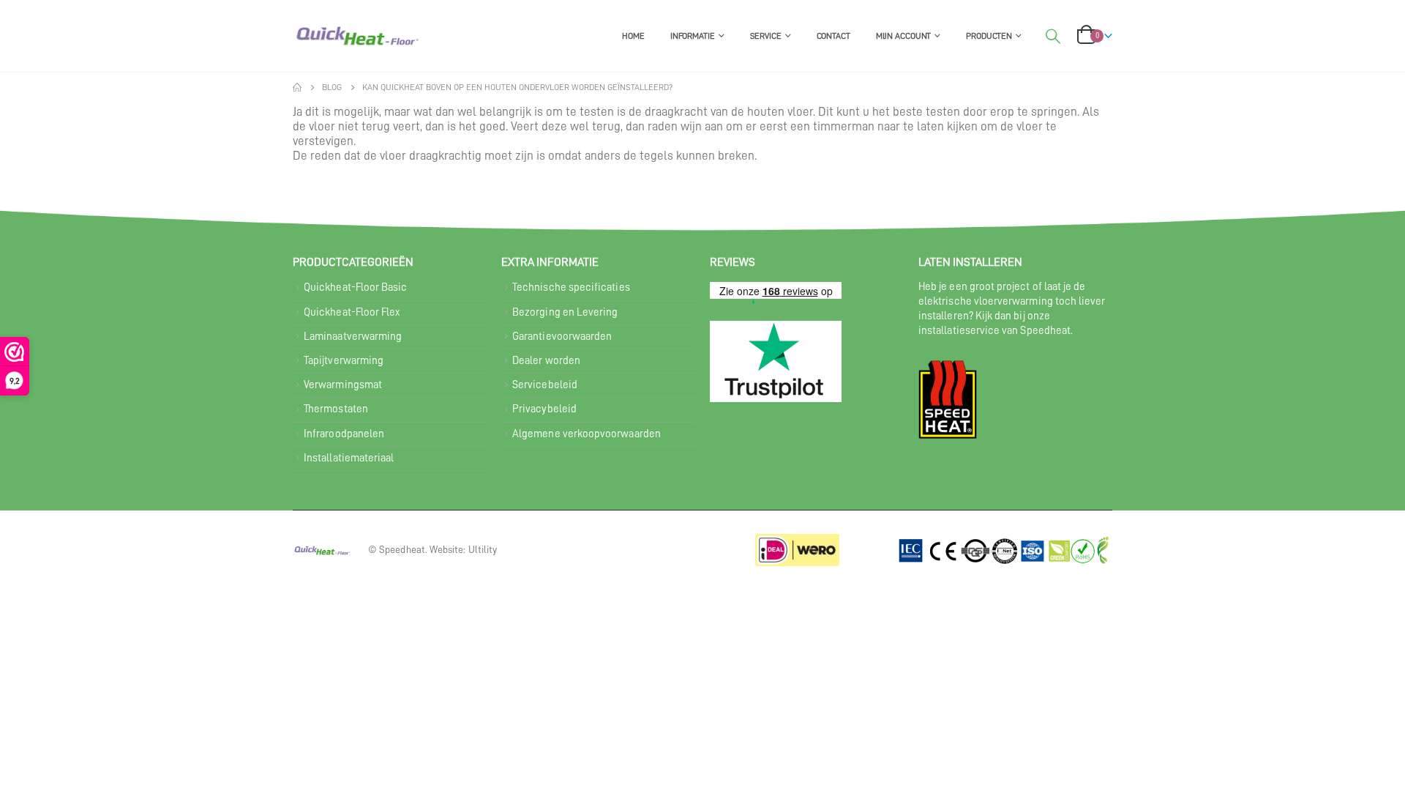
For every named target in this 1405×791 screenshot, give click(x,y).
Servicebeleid (544, 384)
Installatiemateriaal (349, 458)
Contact (833, 35)
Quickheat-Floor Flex (352, 312)
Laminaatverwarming (353, 336)
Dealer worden (546, 360)
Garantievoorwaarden (562, 336)
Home (633, 35)
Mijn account (904, 35)
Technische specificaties (571, 287)
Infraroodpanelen (344, 433)
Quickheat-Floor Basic (355, 287)
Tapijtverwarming (343, 360)
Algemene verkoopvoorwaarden (586, 433)
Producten (989, 35)
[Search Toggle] (1053, 36)
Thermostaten (336, 409)
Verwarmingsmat (343, 384)
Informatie (692, 35)
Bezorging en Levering (565, 312)
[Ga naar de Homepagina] (297, 87)
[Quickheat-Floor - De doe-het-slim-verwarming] (357, 36)
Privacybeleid (544, 409)
